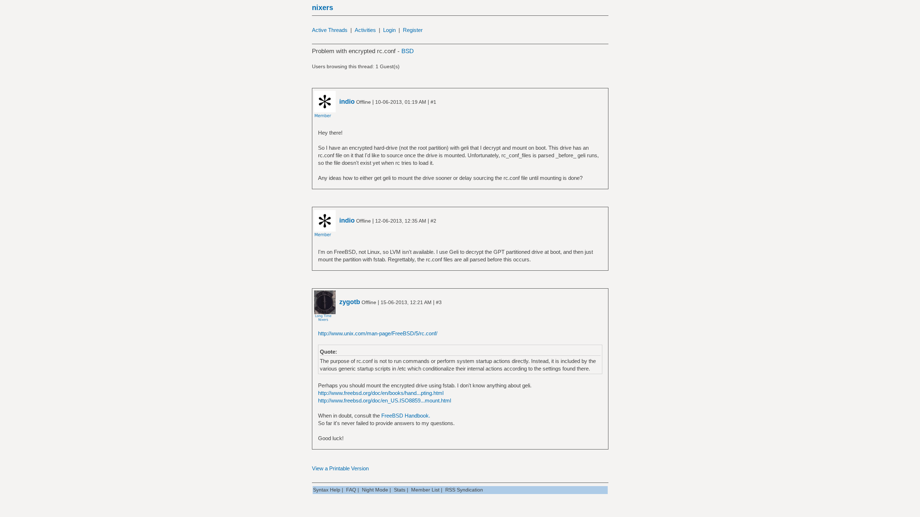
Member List (425, 490)
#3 (439, 302)
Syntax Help (326, 490)
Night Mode (375, 490)
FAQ (351, 490)
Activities (365, 30)
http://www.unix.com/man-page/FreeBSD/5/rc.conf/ (377, 333)
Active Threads (330, 30)
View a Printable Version (340, 468)
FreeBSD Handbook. (405, 416)
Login (389, 30)
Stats (399, 490)
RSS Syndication (464, 490)
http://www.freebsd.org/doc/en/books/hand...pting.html (380, 393)
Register (413, 30)
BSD (407, 51)
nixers (322, 7)
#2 (433, 221)
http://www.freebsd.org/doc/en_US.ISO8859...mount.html (384, 400)
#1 (433, 102)
